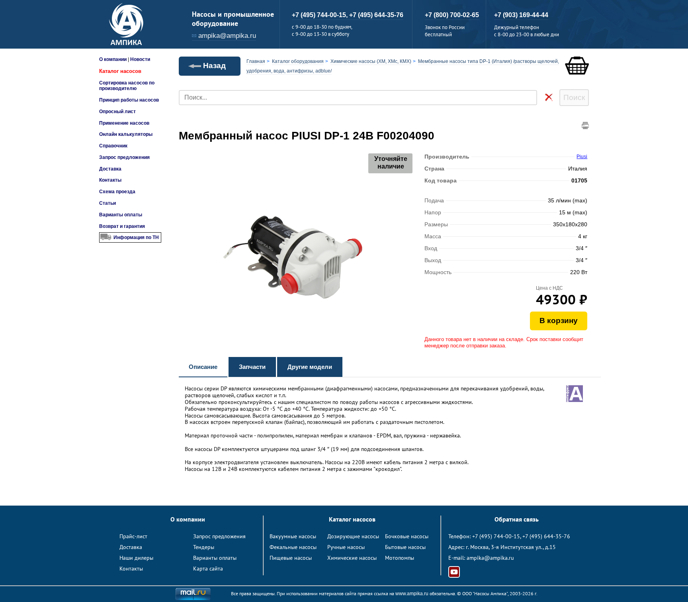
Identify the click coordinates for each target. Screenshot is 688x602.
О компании (113, 59)
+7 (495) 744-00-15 (496, 536)
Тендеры (203, 547)
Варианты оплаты (120, 215)
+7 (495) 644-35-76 (376, 15)
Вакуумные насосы (293, 536)
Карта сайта (208, 568)
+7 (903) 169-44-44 (521, 15)
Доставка (110, 169)
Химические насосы (352, 557)
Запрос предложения (124, 157)
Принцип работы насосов (129, 100)
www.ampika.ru (411, 593)
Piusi (582, 156)
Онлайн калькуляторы (125, 134)
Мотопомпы (399, 557)
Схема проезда (117, 191)
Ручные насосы (346, 547)
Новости (140, 59)
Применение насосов (124, 123)
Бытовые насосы (405, 547)
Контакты (110, 180)
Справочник (113, 146)
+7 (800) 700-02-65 (452, 15)
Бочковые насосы (406, 536)
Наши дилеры (136, 557)
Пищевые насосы (291, 557)
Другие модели (309, 366)
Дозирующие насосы (353, 536)
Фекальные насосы (293, 547)
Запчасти (252, 366)
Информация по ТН (136, 237)
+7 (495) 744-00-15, (320, 15)
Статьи (107, 203)
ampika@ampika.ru (227, 35)
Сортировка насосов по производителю (126, 85)
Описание (203, 366)
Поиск (574, 97)
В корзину (558, 320)
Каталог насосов (120, 71)
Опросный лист (117, 111)
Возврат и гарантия (122, 226)
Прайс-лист (133, 536)
